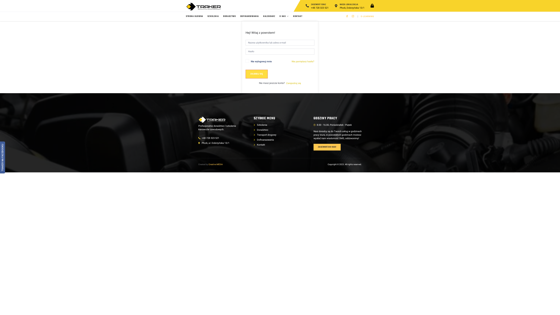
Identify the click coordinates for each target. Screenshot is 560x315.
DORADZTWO (229, 16)
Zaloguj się (256, 74)
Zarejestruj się (293, 83)
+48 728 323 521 (320, 8)
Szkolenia (213, 16)
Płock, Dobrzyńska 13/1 (352, 8)
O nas (283, 16)
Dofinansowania (249, 16)
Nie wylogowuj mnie (261, 61)
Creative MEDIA (216, 164)
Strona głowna (194, 16)
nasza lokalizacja (349, 4)
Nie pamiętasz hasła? (303, 61)
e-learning (367, 16)
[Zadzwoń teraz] (307, 5)
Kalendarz (269, 16)
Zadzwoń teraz (318, 4)
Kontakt (297, 16)
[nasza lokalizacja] (336, 5)
